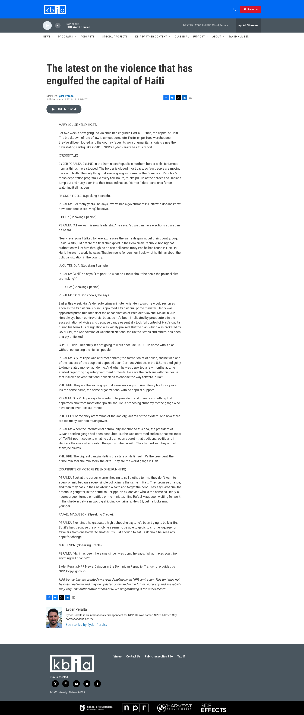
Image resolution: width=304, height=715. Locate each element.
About (216, 36)
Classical (182, 36)
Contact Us (133, 656)
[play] (47, 26)
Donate (252, 9)
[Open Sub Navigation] (53, 36)
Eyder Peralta (66, 96)
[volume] (58, 26)
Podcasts (88, 36)
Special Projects (115, 36)
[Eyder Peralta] (54, 617)
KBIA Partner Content (151, 36)
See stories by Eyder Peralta (86, 624)
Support (198, 36)
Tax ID (181, 656)
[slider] (63, 25)
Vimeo (117, 656)
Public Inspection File (159, 656)
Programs (65, 36)
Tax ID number (239, 36)
